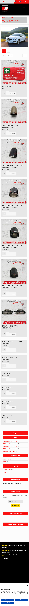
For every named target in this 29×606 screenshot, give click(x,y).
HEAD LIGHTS (7, 387)
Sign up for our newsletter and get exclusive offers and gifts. (15, 496)
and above (9, 451)
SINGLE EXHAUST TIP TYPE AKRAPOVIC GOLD (12, 126)
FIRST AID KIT (7, 86)
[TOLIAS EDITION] (5, 8)
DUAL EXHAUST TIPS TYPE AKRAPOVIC (12, 343)
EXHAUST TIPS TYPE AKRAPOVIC (10, 327)
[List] (8, 50)
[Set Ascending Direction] (3, 56)
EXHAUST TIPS (7, 469)
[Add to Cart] (5, 93)
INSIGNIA (5, 472)
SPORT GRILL (7, 415)
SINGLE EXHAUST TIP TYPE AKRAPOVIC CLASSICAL (12, 247)
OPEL (4, 461)
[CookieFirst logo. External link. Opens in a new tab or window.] (1, 587)
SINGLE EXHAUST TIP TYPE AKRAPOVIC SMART (12, 166)
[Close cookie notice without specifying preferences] (27, 585)
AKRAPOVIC (6, 459)
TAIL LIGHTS (7, 373)
